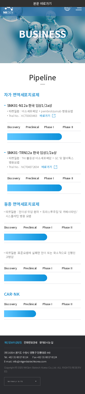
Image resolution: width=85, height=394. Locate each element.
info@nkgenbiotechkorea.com (29, 361)
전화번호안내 (30, 342)
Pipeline (12, 8)
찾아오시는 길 (46, 342)
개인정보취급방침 (13, 342)
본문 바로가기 (42, 3)
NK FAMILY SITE (15, 381)
